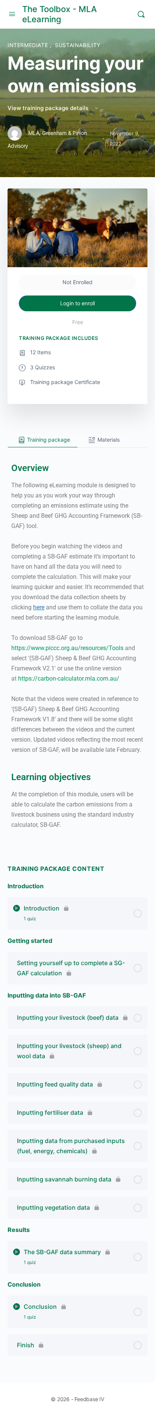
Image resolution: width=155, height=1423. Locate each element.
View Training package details (49, 108)
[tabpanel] (77, 646)
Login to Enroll (77, 303)
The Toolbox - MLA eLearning (59, 14)
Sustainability (77, 45)
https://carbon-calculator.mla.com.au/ (69, 678)
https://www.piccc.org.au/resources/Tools (67, 648)
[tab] (43, 440)
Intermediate (29, 45)
